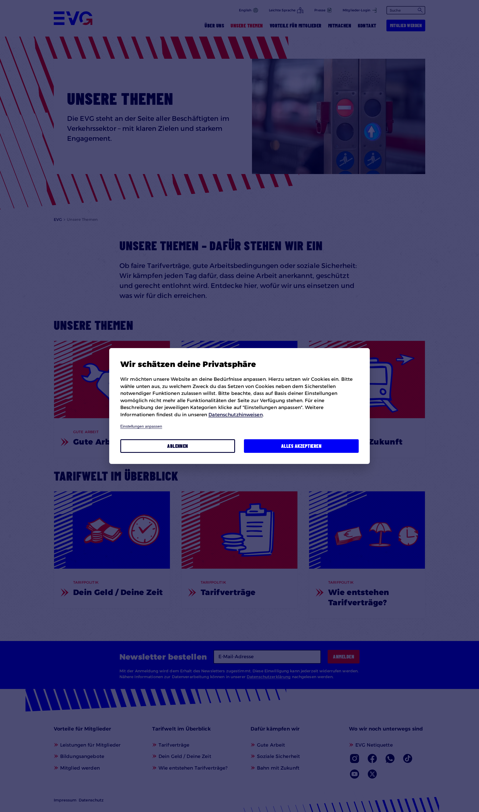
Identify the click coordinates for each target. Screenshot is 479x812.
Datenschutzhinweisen (235, 414)
